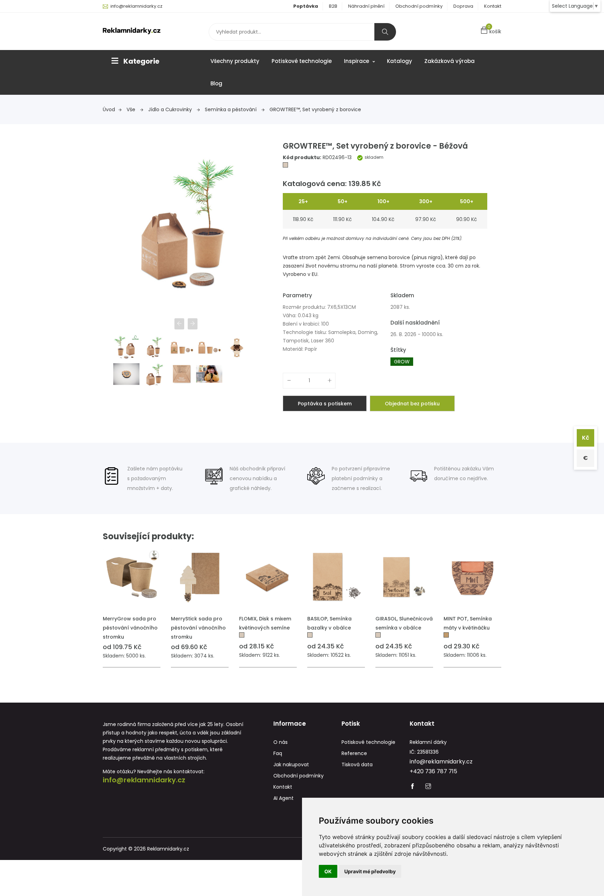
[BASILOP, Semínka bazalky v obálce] (336, 577)
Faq (277, 753)
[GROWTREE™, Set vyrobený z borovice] (285, 165)
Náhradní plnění (366, 6)
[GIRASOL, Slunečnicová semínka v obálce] (404, 577)
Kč (585, 438)
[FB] (412, 787)
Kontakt (492, 6)
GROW (402, 361)
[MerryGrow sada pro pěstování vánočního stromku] (131, 577)
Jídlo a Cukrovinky (170, 109)
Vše (132, 109)
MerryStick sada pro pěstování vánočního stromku (198, 627)
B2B (333, 6)
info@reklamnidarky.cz (136, 6)
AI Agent (283, 798)
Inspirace (357, 61)
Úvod (109, 109)
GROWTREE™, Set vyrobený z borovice (315, 109)
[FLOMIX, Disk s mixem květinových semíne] (268, 577)
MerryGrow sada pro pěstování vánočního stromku (130, 627)
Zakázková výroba (449, 61)
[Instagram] (428, 787)
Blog (216, 83)
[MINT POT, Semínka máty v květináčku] (472, 577)
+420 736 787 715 (433, 771)
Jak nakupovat (291, 764)
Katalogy (399, 61)
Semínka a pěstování (231, 109)
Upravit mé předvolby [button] (370, 871)
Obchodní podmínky (419, 6)
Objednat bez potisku (412, 403)
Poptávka (305, 6)
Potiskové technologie (302, 61)
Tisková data (357, 764)
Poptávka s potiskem (325, 403)
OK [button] (328, 871)
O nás (280, 742)
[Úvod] (131, 30)
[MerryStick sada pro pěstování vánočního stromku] (200, 577)
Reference (354, 753)
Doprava (463, 6)
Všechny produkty (234, 61)
